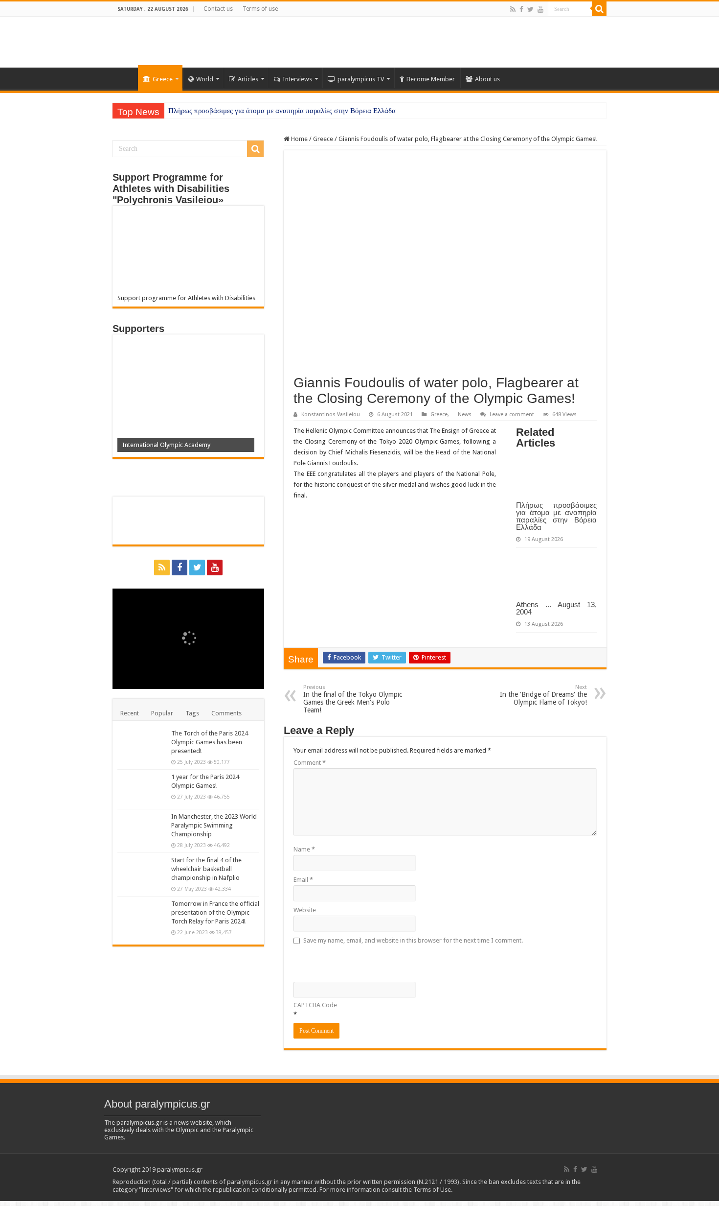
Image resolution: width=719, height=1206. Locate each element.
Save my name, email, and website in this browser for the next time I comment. (413, 940)
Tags (192, 713)
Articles (248, 79)
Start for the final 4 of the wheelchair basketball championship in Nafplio (206, 868)
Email (303, 879)
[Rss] (513, 9)
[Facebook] (521, 9)
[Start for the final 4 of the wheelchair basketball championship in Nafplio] (141, 872)
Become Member (430, 79)
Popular (162, 713)
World (204, 79)
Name (304, 849)
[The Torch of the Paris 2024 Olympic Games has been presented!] (141, 745)
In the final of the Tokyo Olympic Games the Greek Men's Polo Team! (352, 699)
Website (304, 910)
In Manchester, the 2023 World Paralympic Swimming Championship (214, 825)
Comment (309, 762)
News (465, 414)
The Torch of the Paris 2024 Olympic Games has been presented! (209, 742)
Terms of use (260, 8)
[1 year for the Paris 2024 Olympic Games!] (141, 789)
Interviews (297, 79)
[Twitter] (530, 9)
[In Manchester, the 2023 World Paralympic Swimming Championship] (141, 829)
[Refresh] (363, 962)
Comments (226, 713)
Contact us (218, 8)
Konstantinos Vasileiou (330, 414)
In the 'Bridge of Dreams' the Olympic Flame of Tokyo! (543, 695)
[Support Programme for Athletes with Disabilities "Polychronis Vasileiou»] (188, 252)
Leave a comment (512, 414)
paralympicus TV (360, 79)
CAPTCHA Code (315, 1005)
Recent (129, 713)
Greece (163, 79)
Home (125, 78)
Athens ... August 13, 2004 (556, 608)
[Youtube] (540, 9)
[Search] (599, 8)
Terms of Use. (432, 1189)
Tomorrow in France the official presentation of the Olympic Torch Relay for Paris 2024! (215, 912)
